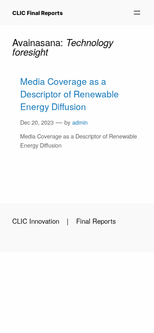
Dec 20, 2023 (37, 122)
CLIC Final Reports (37, 12)
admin (80, 122)
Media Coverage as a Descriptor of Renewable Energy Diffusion (69, 93)
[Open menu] (137, 12)
